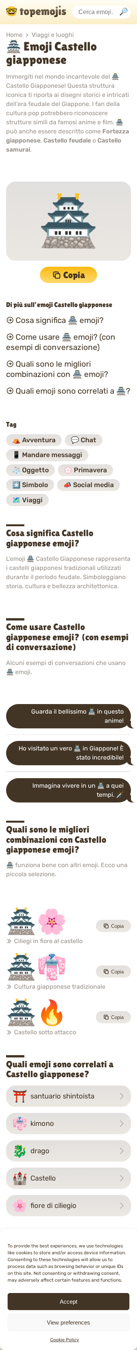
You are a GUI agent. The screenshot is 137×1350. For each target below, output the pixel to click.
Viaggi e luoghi (53, 34)
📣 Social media (88, 485)
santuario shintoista (53, 1096)
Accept (68, 1301)
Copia (74, 275)
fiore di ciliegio (44, 1205)
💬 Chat (83, 440)
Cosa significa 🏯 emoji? (60, 320)
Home (14, 34)
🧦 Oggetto (30, 470)
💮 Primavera (85, 470)
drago (30, 1151)
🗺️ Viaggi (27, 500)
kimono (33, 1123)
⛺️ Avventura (34, 440)
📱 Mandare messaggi (47, 455)
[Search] (123, 12)
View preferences (68, 1322)
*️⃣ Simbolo (30, 485)
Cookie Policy (64, 1339)
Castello (34, 1178)
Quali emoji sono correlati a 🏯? (73, 391)
